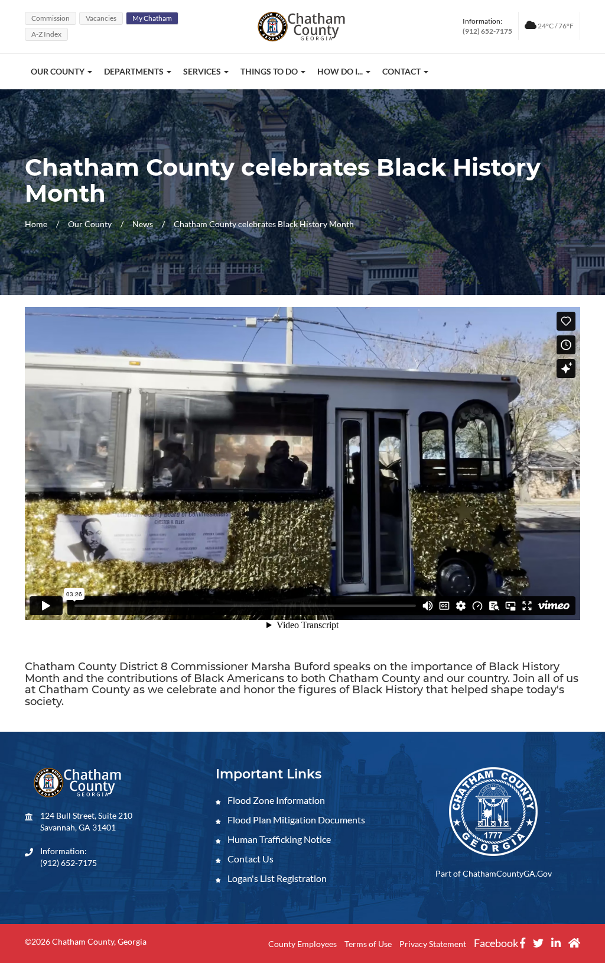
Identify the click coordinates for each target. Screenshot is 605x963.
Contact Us (250, 858)
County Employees (302, 944)
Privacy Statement (432, 944)
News (143, 224)
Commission (50, 18)
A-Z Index (46, 34)
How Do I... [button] (341, 71)
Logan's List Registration (276, 878)
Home (36, 224)
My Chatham (152, 18)
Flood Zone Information (275, 800)
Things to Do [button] (270, 71)
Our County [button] (58, 71)
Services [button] (203, 71)
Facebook (497, 942)
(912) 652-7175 (68, 863)
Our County (90, 224)
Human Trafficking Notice (278, 839)
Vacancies (101, 18)
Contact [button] (402, 71)
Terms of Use (368, 944)
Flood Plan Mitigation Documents (295, 819)
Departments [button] (134, 71)
